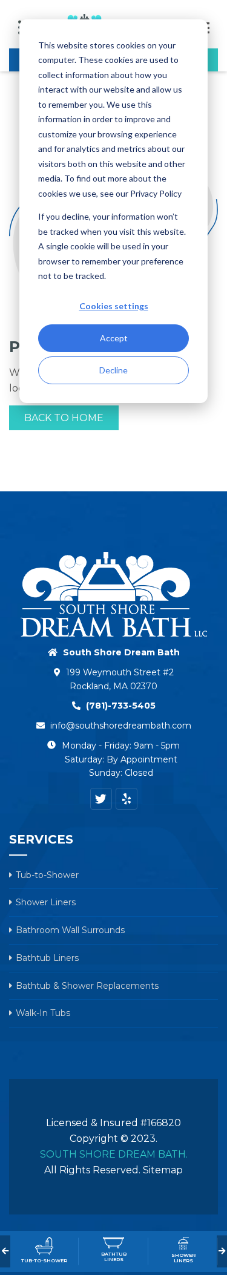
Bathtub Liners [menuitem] (47, 957)
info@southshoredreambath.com (120, 725)
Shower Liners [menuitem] (46, 902)
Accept (114, 338)
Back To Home (64, 418)
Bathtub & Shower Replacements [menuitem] (87, 985)
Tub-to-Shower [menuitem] (47, 875)
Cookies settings (113, 306)
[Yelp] (126, 799)
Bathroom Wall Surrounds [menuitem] (70, 930)
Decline (113, 370)
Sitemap (163, 1170)
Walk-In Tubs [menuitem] (43, 1013)
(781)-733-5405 (121, 705)
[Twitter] (101, 799)
